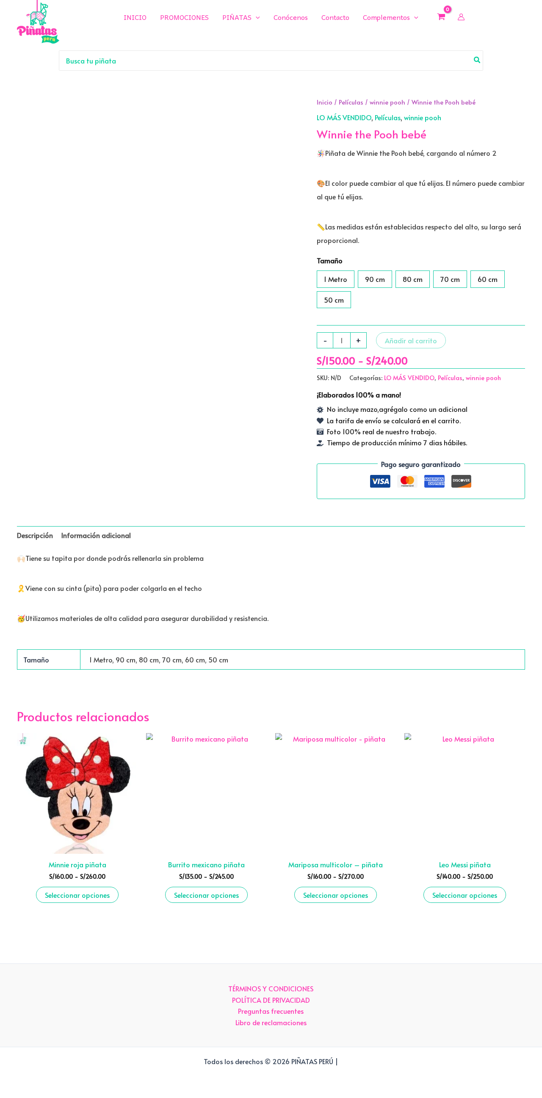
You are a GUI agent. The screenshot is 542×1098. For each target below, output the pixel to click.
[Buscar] (477, 60)
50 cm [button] (334, 299)
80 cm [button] (413, 279)
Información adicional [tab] (96, 535)
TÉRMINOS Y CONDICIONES (270, 988)
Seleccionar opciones (77, 894)
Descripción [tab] (35, 535)
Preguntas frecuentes (271, 1010)
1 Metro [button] (335, 279)
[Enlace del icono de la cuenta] (461, 17)
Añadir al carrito (411, 340)
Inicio (324, 102)
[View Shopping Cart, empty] (441, 16)
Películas (351, 102)
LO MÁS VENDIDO (344, 117)
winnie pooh (387, 102)
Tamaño (330, 260)
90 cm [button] (375, 279)
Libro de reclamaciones (271, 1022)
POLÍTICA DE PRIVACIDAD (271, 999)
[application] (256, 17)
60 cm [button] (488, 279)
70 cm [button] (450, 279)
